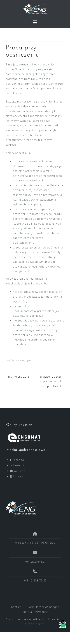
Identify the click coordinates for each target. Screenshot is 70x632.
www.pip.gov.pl (25, 360)
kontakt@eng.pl (35, 561)
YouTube (19, 471)
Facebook (18, 460)
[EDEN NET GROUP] (33, 509)
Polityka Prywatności (35, 611)
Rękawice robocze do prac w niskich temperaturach (50, 381)
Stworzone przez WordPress (24, 619)
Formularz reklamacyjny (43, 607)
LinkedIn (18, 465)
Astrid (60, 619)
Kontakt (16, 607)
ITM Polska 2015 (19, 376)
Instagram (19, 476)
